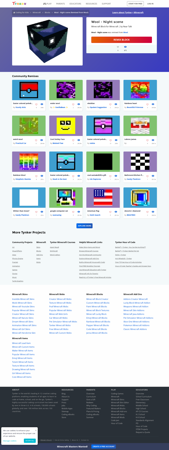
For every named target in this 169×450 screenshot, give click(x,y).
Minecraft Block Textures (97, 310)
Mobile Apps (67, 408)
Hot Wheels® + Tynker (123, 258)
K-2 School (140, 414)
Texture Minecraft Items (23, 365)
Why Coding (91, 405)
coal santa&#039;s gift (96, 175)
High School (141, 408)
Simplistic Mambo (23, 179)
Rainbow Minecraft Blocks (98, 321)
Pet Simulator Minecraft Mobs (63, 321)
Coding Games (117, 393)
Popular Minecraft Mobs (60, 310)
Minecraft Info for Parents (88, 273)
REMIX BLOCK (122, 39)
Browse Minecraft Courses (88, 251)
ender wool (55, 103)
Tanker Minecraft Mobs (60, 325)
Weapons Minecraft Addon (135, 306)
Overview (90, 393)
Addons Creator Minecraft (135, 299)
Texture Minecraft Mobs (60, 302)
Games (14, 270)
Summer (90, 417)
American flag (93, 211)
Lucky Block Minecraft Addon (136, 302)
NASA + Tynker (120, 255)
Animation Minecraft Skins (24, 325)
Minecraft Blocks (118, 408)
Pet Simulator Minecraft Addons (138, 318)
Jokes (14, 255)
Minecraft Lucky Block (96, 314)
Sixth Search (95, 215)
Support (65, 399)
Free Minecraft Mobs (58, 329)
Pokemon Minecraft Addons (136, 325)
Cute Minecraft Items (22, 377)
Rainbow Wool (19, 175)
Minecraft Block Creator (97, 299)
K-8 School (140, 417)
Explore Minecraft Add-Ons (89, 258)
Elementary (140, 402)
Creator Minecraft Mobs (60, 299)
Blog (63, 393)
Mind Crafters (55, 255)
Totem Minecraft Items (22, 362)
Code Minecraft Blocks (96, 329)
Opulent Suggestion (98, 107)
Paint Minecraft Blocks (96, 306)
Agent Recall (54, 247)
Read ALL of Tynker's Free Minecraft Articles (95, 277)
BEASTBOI (131, 215)
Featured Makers (93, 408)
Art (13, 247)
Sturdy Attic (21, 107)
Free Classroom (142, 399)
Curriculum (91, 396)
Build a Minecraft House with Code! (92, 262)
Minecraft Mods (118, 417)
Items (38, 258)
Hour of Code (116, 423)
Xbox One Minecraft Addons (136, 321)
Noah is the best (60, 179)
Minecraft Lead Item (21, 343)
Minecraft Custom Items (23, 347)
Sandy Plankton (133, 179)
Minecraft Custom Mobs (60, 333)
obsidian (91, 103)
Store (64, 417)
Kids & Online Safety (62, 440)
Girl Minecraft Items (21, 373)
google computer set (59, 211)
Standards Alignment (145, 420)
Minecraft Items (117, 414)
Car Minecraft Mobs (58, 318)
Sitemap (65, 411)
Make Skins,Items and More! (89, 247)
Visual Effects (17, 251)
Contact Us (85, 440)
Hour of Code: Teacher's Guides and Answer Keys (133, 266)
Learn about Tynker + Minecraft (128, 12)
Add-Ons (39, 255)
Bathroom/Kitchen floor (134, 175)
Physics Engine (17, 258)
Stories (14, 273)
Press (64, 402)
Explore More (84, 226)
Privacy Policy (46, 440)
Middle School (142, 405)
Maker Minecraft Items (22, 350)
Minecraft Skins (117, 399)
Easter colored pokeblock (23, 103)
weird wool (18, 139)
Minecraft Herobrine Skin (24, 333)
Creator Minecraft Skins (23, 314)
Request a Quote (143, 432)
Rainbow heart (130, 103)
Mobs (38, 262)
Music (14, 277)
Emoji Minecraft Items (22, 358)
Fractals (15, 262)
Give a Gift (90, 399)
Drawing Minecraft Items (23, 369)
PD (137, 423)
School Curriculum (144, 396)
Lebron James (130, 139)
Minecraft (37, 12)
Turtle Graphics (17, 281)
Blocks (47, 12)
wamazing (57, 215)
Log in (150, 3)
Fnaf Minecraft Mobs (58, 306)
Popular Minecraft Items (23, 354)
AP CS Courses (142, 411)
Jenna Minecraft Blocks (96, 333)
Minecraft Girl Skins (21, 329)
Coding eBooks (68, 414)
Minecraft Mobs (118, 405)
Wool (125, 32)
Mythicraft (54, 251)
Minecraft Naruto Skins (23, 318)
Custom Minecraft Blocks (97, 302)
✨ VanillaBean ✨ (60, 107)
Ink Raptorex (95, 179)
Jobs (63, 405)
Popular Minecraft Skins (23, 310)
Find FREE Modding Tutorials (89, 266)
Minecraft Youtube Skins (23, 306)
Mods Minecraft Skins (22, 302)
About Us (66, 396)
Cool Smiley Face (57, 139)
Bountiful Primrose (135, 107)
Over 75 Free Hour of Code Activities (128, 262)
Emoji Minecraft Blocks (96, 318)
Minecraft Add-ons (119, 411)
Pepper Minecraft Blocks (97, 325)
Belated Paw (58, 143)
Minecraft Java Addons (133, 314)
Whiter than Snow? (21, 211)
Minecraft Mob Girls (58, 314)
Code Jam (115, 420)
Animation (16, 266)
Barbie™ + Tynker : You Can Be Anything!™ (130, 247)
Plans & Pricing (92, 411)
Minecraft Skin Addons (133, 310)
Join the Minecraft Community (90, 255)
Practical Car (21, 143)
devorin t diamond (132, 211)
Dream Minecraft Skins (22, 321)
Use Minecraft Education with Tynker (92, 270)
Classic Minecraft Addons (135, 329)
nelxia (92, 143)
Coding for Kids (22, 12)
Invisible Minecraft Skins (23, 299)
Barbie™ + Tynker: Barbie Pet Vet (127, 251)
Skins (38, 247)
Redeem (89, 402)
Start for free (135, 3)
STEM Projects (142, 429)
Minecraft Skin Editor (120, 402)
